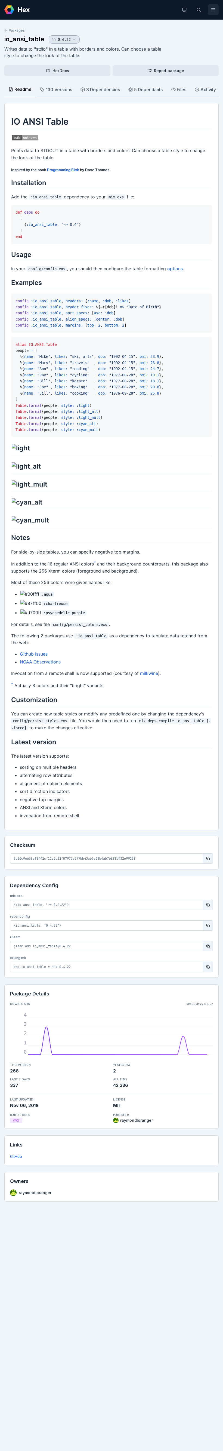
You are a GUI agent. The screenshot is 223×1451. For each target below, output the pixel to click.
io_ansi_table (24, 39)
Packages (17, 30)
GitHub (16, 1156)
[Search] (198, 9)
